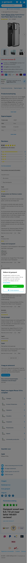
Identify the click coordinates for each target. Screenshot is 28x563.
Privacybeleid (6, 282)
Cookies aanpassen (14, 290)
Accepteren (14, 286)
